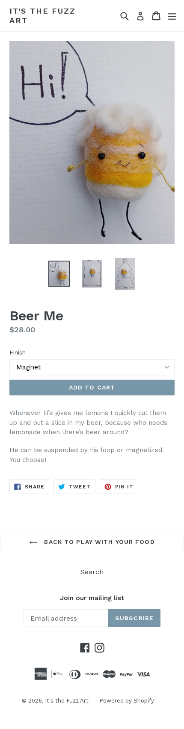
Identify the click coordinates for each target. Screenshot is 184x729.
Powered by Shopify (126, 700)
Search (92, 572)
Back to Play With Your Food (98, 541)
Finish (17, 352)
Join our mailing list (92, 598)
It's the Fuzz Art (42, 15)
